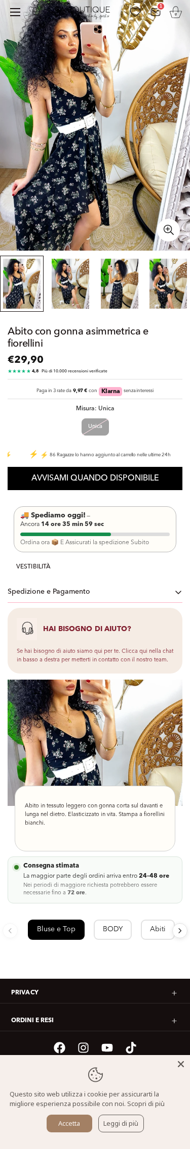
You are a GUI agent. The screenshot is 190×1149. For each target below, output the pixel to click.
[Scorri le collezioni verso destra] (179, 930)
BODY (113, 929)
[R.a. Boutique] (87, 12)
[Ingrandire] (168, 230)
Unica (95, 426)
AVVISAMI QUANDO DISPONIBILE (95, 478)
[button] (176, 12)
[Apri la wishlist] (135, 12)
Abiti (158, 929)
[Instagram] (83, 1047)
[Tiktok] (131, 1047)
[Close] (181, 1064)
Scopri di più (146, 1103)
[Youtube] (107, 1047)
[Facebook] (59, 1047)
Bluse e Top (56, 929)
